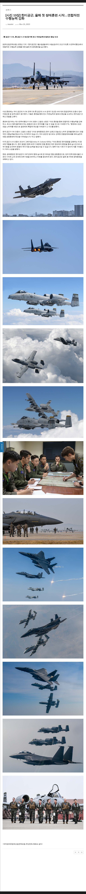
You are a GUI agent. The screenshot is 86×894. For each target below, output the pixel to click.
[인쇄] (81, 852)
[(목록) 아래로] (78, 852)
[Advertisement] (43, 873)
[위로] (75, 852)
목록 (1, 447)
